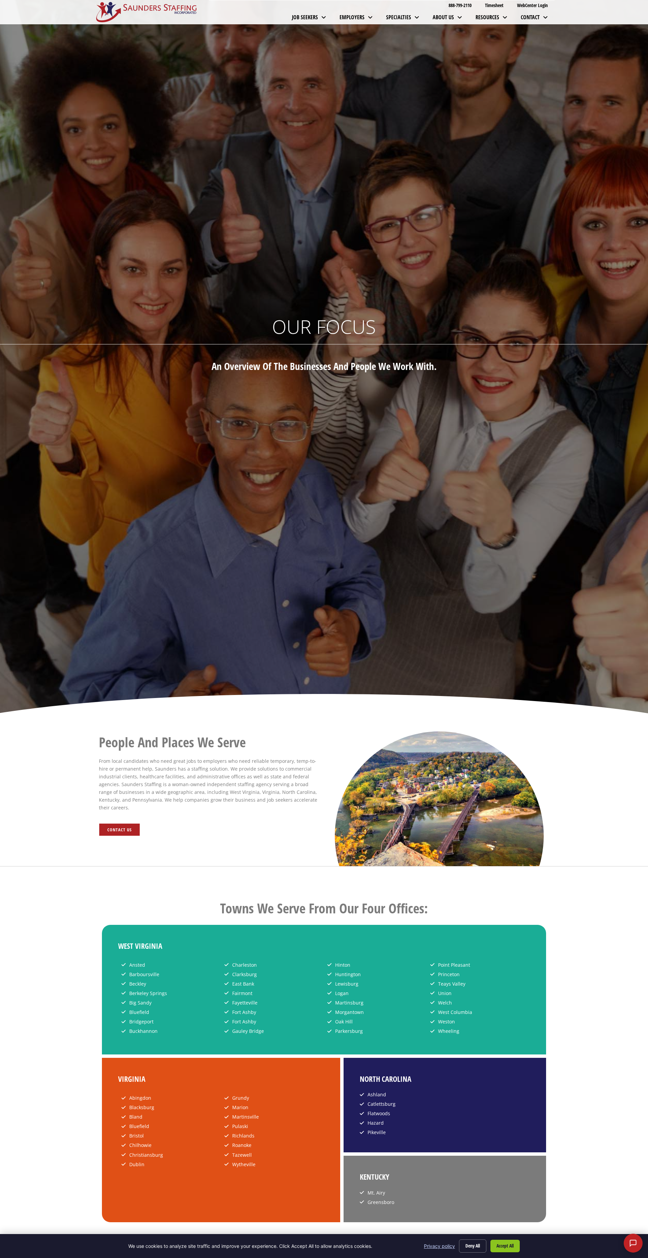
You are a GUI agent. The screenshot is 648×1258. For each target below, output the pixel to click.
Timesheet (497, 6)
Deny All (472, 1245)
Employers (359, 19)
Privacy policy (439, 1246)
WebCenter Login (536, 6)
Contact (538, 19)
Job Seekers (312, 19)
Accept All (505, 1245)
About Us (451, 19)
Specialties (406, 19)
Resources (495, 19)
